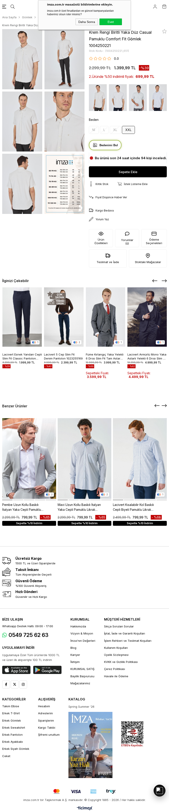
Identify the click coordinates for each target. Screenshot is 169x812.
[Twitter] (14, 684)
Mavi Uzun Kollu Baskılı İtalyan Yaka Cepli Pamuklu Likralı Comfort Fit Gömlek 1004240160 (79, 507)
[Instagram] (23, 684)
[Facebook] (6, 684)
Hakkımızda (78, 626)
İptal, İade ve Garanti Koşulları (124, 633)
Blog (73, 647)
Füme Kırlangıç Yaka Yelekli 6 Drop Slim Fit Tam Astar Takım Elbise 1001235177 (104, 356)
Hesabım (44, 706)
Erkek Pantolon (12, 734)
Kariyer (75, 655)
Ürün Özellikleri (101, 241)
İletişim (75, 662)
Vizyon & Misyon (81, 633)
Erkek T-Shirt (11, 713)
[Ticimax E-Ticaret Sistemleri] (84, 808)
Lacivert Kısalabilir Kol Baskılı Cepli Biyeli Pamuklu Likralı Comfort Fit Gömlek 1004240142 (133, 507)
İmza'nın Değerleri (82, 640)
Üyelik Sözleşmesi (116, 655)
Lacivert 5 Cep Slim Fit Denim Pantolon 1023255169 (63, 356)
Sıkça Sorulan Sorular (119, 626)
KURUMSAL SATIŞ (82, 669)
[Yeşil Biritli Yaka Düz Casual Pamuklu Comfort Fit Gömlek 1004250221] (138, 97)
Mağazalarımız (80, 683)
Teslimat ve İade (108, 262)
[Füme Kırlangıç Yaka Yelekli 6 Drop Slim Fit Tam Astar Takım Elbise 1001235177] (105, 317)
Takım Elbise (10, 706)
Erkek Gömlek (11, 720)
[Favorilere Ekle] (164, 31)
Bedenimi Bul (108, 145)
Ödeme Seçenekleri (154, 241)
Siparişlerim (46, 720)
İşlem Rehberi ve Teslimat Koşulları (127, 640)
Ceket (6, 756)
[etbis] (132, 734)
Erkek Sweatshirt (13, 727)
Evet (111, 22)
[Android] (47, 670)
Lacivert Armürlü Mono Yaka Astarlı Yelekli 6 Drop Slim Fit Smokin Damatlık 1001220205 (146, 356)
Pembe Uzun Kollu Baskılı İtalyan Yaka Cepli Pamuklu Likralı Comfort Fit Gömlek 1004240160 (21, 507)
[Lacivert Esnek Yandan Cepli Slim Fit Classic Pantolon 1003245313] (22, 317)
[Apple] (16, 670)
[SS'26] (90, 745)
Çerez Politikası (114, 669)
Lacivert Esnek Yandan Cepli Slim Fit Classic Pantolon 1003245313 (22, 356)
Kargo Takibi (46, 727)
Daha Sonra (86, 22)
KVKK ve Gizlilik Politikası (121, 662)
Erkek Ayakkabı (12, 741)
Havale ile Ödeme (116, 676)
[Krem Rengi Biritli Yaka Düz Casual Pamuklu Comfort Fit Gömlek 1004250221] (98, 97)
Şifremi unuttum (49, 734)
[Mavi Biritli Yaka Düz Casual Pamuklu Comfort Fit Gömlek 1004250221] (158, 97)
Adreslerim (45, 713)
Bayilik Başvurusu (82, 676)
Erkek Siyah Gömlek (15, 748)
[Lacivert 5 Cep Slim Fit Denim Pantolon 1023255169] (64, 317)
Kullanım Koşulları (116, 647)
